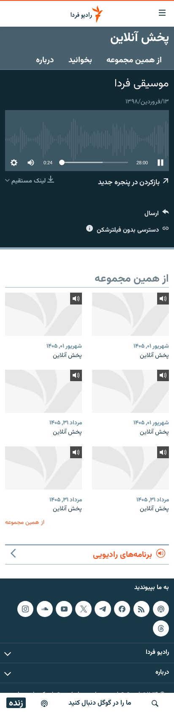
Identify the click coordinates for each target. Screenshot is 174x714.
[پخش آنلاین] (130, 314)
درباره (45, 60)
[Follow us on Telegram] (103, 609)
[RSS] (141, 609)
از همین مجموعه (134, 60)
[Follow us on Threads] (161, 628)
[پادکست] (44, 703)
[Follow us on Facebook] (122, 609)
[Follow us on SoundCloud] (45, 609)
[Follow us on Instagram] (25, 609)
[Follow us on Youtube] (64, 609)
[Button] (156, 215)
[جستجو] (155, 703)
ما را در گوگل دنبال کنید (99, 703)
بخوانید (80, 60)
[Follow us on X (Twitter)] (83, 609)
